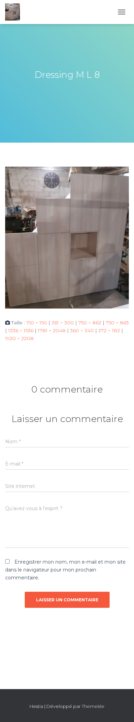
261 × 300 (63, 323)
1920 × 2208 (19, 338)
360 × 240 (82, 330)
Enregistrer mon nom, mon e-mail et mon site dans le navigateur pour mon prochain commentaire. (65, 569)
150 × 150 (36, 323)
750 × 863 (117, 323)
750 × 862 (89, 323)
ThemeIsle (93, 706)
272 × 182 (109, 330)
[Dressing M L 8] (67, 237)
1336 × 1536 (20, 330)
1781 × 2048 (52, 330)
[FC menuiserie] (15, 12)
